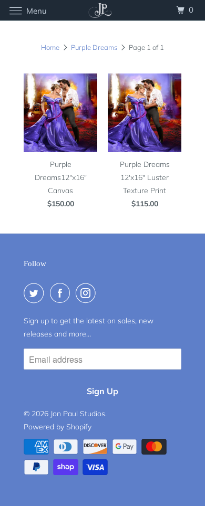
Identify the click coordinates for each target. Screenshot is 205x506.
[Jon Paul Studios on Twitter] (36, 293)
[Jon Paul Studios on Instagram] (88, 293)
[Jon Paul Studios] (103, 10)
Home (50, 47)
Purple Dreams (94, 47)
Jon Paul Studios (77, 413)
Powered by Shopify (57, 426)
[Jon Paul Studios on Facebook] (62, 293)
